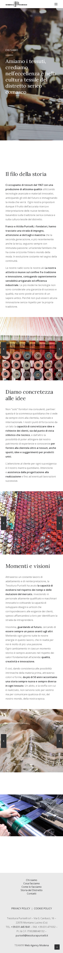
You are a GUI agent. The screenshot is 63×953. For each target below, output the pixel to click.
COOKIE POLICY (43, 908)
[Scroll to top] (57, 946)
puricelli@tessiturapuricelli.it (32, 935)
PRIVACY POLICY (20, 908)
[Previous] (3, 356)
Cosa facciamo (31, 883)
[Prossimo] (59, 356)
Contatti (31, 893)
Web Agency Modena (37, 945)
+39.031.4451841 (20, 927)
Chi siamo (31, 880)
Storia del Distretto (32, 890)
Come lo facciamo (32, 886)
